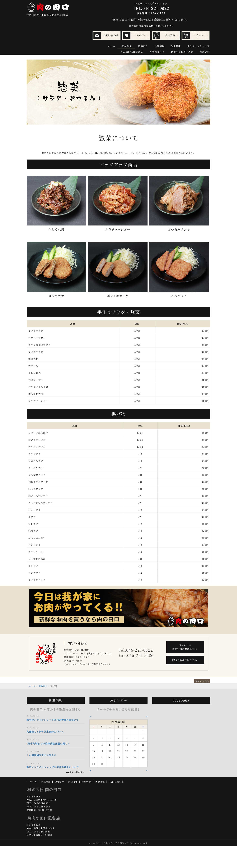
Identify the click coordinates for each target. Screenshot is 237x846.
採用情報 (176, 46)
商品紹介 (127, 46)
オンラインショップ (198, 46)
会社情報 (159, 46)
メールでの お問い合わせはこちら (185, 647)
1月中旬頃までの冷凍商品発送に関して (48, 743)
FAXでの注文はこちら (185, 660)
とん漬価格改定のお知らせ (41, 755)
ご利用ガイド (156, 51)
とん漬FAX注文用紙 (132, 51)
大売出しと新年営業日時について (45, 731)
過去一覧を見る (77, 772)
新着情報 (100, 781)
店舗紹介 (143, 46)
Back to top (202, 681)
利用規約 (205, 51)
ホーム (111, 46)
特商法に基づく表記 (182, 51)
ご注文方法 (115, 781)
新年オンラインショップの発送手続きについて (53, 719)
